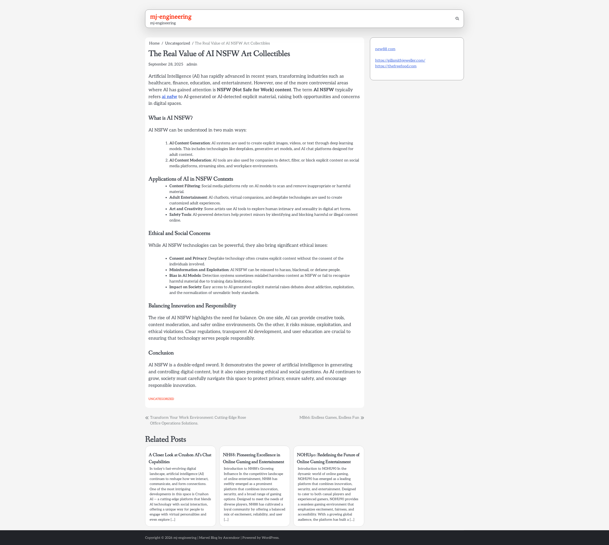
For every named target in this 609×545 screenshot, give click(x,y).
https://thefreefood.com (396, 66)
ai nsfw (169, 97)
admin (192, 64)
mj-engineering (171, 16)
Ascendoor (231, 538)
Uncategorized (161, 399)
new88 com (385, 49)
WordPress (270, 538)
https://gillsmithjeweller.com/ (400, 60)
